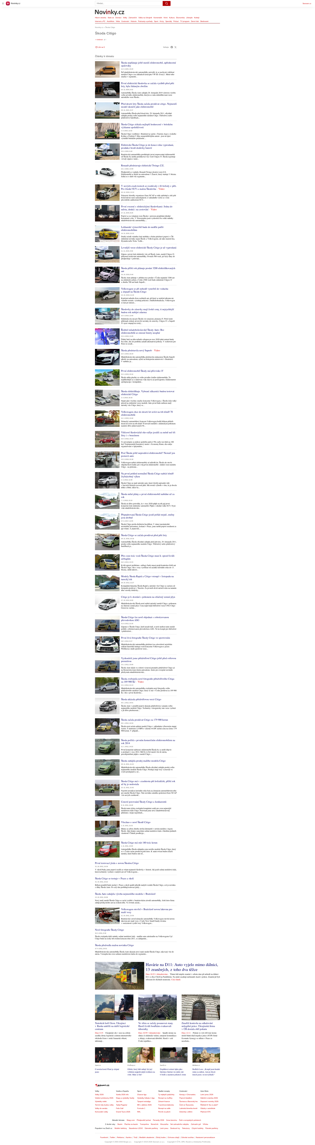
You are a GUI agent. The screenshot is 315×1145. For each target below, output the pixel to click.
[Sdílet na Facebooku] (172, 47)
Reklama (120, 1137)
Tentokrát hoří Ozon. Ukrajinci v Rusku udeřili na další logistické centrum (112, 1026)
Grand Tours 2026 (123, 1112)
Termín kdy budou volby (104, 1105)
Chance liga (141, 1095)
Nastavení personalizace (205, 1137)
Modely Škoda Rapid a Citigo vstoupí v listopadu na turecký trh (147, 578)
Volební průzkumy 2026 (104, 1098)
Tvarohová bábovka (166, 1105)
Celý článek (176, 979)
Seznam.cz (307, 3)
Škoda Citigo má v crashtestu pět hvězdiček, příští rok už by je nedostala (148, 782)
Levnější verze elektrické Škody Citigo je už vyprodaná (148, 247)
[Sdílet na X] (175, 47)
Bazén (120, 1124)
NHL (139, 1112)
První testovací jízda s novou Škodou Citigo (117, 863)
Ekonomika (180, 18)
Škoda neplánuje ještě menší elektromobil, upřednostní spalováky (148, 64)
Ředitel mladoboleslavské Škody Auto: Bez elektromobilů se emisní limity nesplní (142, 331)
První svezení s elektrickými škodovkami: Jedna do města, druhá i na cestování (146, 208)
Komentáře (158, 18)
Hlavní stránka (100, 18)
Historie (134, 21)
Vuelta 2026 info (122, 1095)
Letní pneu (164, 1128)
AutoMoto (110, 21)
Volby (125, 18)
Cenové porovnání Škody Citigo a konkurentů (143, 801)
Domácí (118, 18)
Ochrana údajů (173, 1137)
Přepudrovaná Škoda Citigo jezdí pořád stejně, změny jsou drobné (147, 516)
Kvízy (162, 21)
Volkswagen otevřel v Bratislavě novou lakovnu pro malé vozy (146, 911)
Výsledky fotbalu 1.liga (146, 1098)
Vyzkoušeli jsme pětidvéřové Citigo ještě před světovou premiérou (148, 659)
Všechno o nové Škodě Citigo (135, 822)
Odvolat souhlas (187, 1137)
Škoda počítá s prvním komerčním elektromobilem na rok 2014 (148, 741)
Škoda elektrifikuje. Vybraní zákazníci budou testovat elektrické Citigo (147, 393)
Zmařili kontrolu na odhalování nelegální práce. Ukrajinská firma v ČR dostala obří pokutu (198, 1026)
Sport (156, 21)
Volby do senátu (101, 1108)
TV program (184, 21)
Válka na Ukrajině (145, 18)
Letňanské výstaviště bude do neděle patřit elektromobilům (142, 228)
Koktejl (196, 18)
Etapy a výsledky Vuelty (125, 1098)
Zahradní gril (196, 1124)
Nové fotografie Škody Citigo (109, 929)
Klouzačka (164, 1124)
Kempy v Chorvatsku (187, 1095)
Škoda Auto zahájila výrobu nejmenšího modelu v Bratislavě (125, 893)
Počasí (176, 21)
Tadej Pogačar (121, 1105)
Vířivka (205, 1124)
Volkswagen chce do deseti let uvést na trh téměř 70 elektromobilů (147, 413)
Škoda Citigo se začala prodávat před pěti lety (144, 535)
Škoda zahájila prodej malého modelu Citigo (143, 760)
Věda (118, 21)
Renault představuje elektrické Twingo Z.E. (142, 165)
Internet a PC (100, 21)
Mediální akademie (146, 1137)
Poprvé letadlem (185, 1098)
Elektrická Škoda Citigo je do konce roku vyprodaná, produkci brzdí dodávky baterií (147, 146)
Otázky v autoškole (207, 1108)
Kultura (172, 18)
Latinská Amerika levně (188, 1108)
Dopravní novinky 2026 (209, 1101)
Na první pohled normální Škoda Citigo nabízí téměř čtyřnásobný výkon (147, 475)
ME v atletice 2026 (144, 1105)
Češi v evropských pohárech (190, 1120)
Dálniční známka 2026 (209, 1098)
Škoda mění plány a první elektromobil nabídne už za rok (147, 495)
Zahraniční (133, 18)
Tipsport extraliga (144, 1101)
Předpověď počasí (144, 1120)
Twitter (112, 1137)
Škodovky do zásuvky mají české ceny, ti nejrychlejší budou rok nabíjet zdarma (147, 311)
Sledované (204, 21)
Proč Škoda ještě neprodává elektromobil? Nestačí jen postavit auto (148, 454)
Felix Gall (119, 1108)
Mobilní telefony (121, 1128)
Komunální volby (101, 1112)
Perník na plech (164, 1112)
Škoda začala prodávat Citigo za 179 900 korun (144, 719)
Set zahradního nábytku (179, 1124)
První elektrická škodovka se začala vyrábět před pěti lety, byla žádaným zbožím (147, 85)
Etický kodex (161, 1137)
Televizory (186, 1128)
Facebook (104, 1137)
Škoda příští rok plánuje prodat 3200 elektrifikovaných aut (148, 269)
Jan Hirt (119, 1101)
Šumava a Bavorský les (188, 1101)
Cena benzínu (171, 1120)
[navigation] (3, 3)
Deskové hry (175, 1128)
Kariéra (129, 1137)
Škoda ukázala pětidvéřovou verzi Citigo (141, 699)
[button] (107, 69)
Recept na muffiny (165, 1098)
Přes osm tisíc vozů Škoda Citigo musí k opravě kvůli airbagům (147, 557)
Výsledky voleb (101, 1101)
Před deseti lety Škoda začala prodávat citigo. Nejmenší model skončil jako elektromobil (149, 105)
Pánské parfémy (211, 1128)
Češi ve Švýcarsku (186, 1105)
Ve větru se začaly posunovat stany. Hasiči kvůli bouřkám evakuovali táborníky (155, 1026)
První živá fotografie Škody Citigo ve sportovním (145, 637)
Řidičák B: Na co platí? (209, 1105)
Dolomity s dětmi (185, 1112)
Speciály (168, 21)
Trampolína (144, 1124)
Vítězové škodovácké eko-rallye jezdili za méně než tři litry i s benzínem (148, 434)
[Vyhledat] (167, 3)
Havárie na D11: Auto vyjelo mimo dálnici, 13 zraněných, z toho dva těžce (182, 967)
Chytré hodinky (197, 1128)
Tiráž (135, 1137)
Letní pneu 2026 (206, 1095)
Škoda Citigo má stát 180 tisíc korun (139, 842)
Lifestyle (189, 18)
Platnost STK (205, 1112)
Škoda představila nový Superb (136, 350)
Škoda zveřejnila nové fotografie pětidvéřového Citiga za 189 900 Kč (147, 680)
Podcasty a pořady (145, 21)
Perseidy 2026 (158, 1120)
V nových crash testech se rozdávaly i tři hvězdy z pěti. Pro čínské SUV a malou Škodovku (149, 187)
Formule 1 (141, 1108)
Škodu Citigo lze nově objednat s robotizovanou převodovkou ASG (145, 618)
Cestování (125, 21)
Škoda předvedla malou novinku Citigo (114, 945)
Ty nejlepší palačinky (166, 1095)
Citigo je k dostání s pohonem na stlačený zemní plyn (148, 596)
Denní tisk (195, 21)
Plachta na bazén (131, 1124)
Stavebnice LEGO (136, 1128)
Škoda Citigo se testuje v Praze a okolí (114, 878)
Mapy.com (131, 1120)
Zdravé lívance (164, 1101)
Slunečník (154, 1124)
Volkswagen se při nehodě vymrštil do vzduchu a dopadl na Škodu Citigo (144, 290)
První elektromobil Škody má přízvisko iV (142, 370)
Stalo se (111, 18)
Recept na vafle (164, 1108)
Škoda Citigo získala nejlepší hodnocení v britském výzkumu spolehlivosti (147, 126)
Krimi (166, 18)
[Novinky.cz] (110, 12)
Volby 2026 (99, 1095)
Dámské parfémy (151, 1128)
